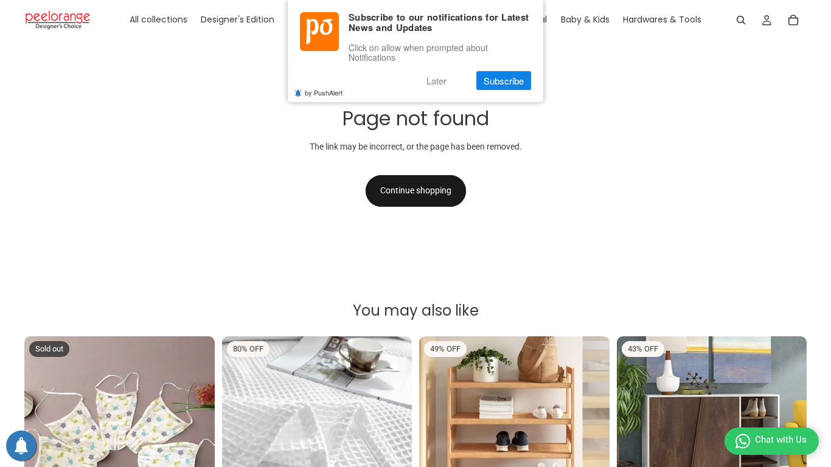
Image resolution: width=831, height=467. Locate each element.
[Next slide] (196, 431)
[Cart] (793, 20)
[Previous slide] (42, 431)
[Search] (741, 20)
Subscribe (504, 80)
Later (436, 80)
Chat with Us (781, 439)
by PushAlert (323, 92)
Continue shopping (415, 190)
